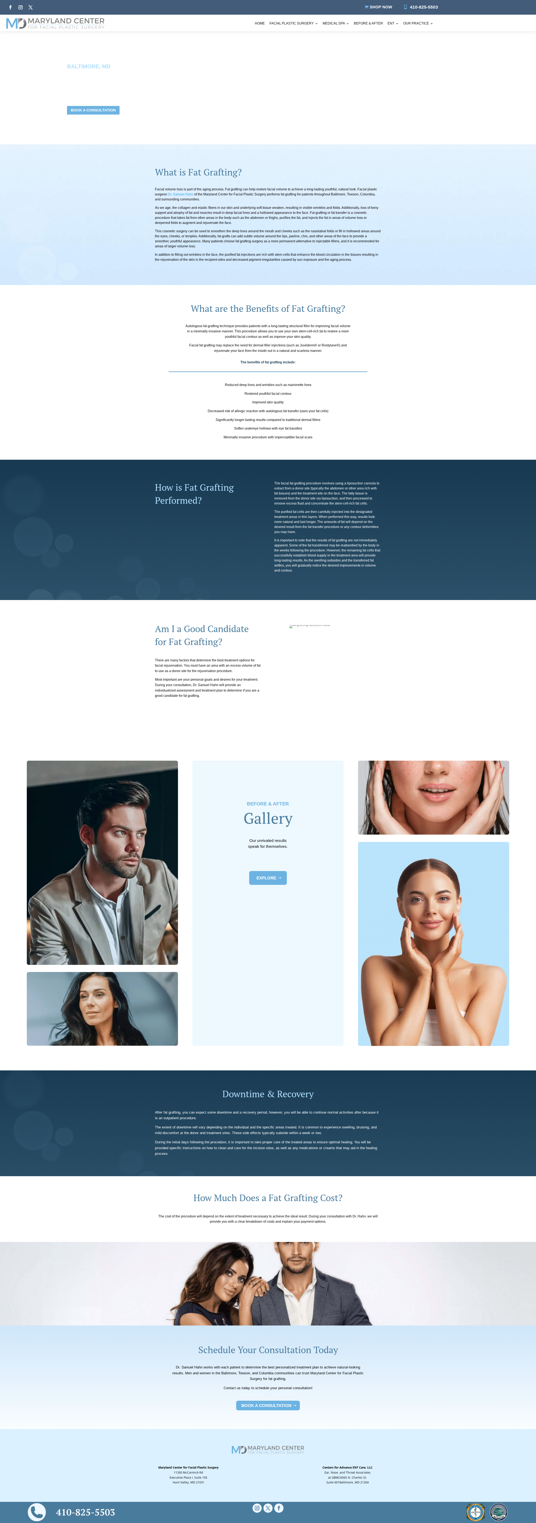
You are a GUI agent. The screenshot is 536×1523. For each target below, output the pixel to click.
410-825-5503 (424, 7)
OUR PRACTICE (416, 23)
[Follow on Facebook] (10, 7)
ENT (391, 23)
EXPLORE (266, 878)
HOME (260, 23)
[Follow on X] (30, 7)
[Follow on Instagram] (20, 7)
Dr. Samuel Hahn (180, 194)
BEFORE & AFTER (368, 23)
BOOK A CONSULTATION (93, 110)
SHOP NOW (381, 7)
